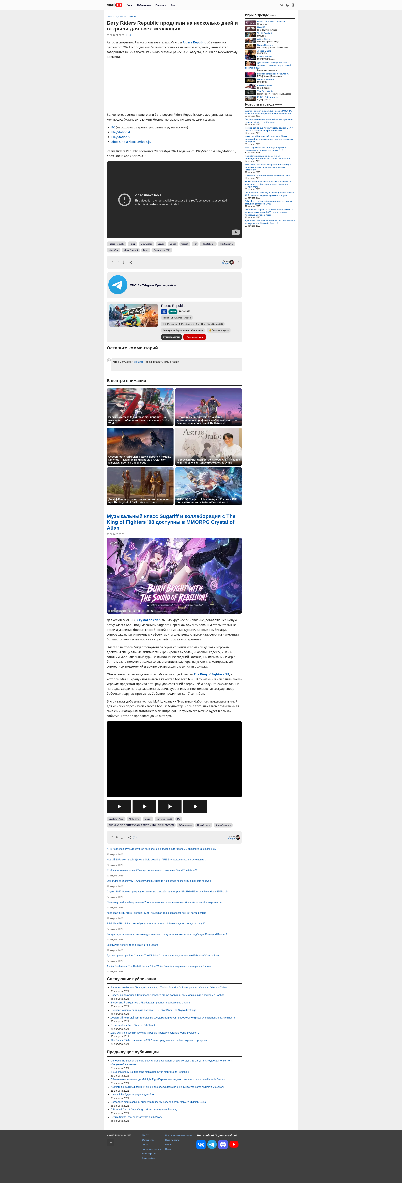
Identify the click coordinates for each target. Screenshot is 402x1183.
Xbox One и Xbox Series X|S (131, 142)
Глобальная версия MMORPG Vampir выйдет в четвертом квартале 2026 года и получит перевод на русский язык (269, 212)
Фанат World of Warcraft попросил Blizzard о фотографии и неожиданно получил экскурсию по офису (269, 139)
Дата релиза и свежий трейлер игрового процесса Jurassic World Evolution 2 (155, 1032)
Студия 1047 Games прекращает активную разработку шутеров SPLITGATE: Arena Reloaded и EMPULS (167, 891)
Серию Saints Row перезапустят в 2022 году (136, 1117)
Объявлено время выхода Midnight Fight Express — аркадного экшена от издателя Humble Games (168, 1079)
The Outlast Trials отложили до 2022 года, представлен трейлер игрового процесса (159, 1040)
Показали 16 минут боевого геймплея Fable (267, 175)
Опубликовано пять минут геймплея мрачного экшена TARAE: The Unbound (269, 120)
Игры (129, 5)
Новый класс (203, 825)
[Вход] (293, 5)
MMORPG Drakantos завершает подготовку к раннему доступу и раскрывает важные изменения (268, 167)
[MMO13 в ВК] (201, 1145)
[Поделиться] (130, 262)
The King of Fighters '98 (211, 674)
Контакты (169, 1144)
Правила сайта (172, 1140)
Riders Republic (194, 42)
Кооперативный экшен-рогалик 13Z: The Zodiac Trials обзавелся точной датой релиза (156, 913)
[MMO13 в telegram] (147, 293)
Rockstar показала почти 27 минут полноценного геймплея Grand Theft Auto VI (152, 870)
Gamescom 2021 (162, 250)
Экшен (161, 244)
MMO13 (145, 1135)
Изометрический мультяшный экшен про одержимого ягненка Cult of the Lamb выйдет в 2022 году (167, 1087)
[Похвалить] (111, 262)
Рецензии (160, 5)
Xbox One (114, 250)
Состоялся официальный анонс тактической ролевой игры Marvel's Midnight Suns (158, 1102)
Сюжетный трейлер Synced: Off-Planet (133, 1025)
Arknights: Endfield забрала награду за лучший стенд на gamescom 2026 (269, 202)
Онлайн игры (148, 1140)
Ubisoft (184, 244)
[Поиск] (282, 5)
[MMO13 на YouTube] (234, 1145)
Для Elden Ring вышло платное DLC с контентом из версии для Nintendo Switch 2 (270, 222)
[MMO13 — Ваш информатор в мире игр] (114, 5)
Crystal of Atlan (149, 620)
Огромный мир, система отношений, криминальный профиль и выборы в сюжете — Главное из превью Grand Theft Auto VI (207, 420)
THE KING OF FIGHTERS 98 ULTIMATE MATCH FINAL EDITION (141, 825)
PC (113, 127)
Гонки (133, 244)
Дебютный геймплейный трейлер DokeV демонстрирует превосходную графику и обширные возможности (173, 1017)
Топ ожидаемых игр (151, 1149)
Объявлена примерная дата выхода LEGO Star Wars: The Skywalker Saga (153, 1010)
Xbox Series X (131, 250)
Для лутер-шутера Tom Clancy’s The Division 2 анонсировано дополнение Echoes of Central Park (163, 955)
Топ (173, 5)
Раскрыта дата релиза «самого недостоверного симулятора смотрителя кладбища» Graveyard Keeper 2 (167, 934)
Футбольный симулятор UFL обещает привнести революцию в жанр (150, 1002)
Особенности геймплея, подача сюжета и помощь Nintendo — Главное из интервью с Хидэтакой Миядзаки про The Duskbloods (139, 459)
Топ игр (145, 1144)
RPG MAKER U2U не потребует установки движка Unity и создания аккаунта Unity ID (156, 923)
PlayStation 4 (120, 132)
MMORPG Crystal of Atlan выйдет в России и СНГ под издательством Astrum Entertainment (207, 501)
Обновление (185, 825)
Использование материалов (178, 1135)
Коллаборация (223, 825)
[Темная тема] (287, 5)
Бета (145, 250)
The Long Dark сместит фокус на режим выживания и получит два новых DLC (265, 148)
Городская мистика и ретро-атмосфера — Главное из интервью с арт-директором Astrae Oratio (208, 461)
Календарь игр (149, 1153)
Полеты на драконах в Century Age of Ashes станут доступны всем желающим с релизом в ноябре (167, 995)
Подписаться (195, 337)
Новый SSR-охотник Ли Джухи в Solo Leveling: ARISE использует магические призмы (156, 859)
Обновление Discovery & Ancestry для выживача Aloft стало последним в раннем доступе (159, 881)
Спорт (173, 244)
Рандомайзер (148, 1158)
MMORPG (134, 819)
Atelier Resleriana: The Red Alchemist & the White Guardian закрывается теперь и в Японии (159, 966)
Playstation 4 (208, 244)
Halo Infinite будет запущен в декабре (132, 1094)
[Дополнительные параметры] (238, 262)
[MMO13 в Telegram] (212, 1145)
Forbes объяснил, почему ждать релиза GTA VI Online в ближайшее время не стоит (269, 129)
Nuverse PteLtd (164, 819)
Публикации (144, 5)
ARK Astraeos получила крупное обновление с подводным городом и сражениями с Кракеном (161, 849)
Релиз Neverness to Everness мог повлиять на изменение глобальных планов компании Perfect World (139, 420)
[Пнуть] (123, 262)
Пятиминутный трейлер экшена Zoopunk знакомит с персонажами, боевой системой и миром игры (164, 902)
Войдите (139, 362)
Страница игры (171, 337)
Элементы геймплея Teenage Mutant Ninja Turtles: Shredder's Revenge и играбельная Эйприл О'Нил (169, 987)
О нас (168, 1149)
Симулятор (146, 244)
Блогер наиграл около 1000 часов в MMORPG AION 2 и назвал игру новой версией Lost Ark (268, 112)
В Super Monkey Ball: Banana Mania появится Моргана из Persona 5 (150, 1072)
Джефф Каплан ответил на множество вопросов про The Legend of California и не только (138, 501)
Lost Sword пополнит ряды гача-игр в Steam (132, 945)
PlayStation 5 (120, 137)
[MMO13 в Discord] (223, 1145)
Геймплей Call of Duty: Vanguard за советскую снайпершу (144, 1109)
